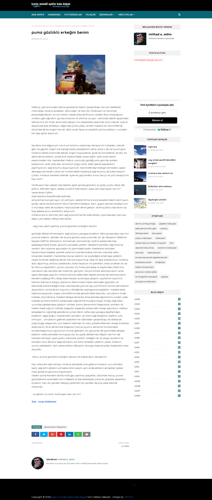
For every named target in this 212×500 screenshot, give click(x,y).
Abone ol (157, 120)
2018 (157, 337)
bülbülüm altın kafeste (160, 186)
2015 (157, 352)
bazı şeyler (157, 233)
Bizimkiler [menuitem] (106, 14)
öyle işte (152, 146)
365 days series (141, 233)
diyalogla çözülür (157, 199)
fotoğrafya (160, 262)
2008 (157, 386)
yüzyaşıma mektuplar (145, 281)
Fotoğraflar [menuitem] (73, 14)
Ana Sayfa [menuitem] (38, 14)
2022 (157, 318)
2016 (157, 347)
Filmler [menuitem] (91, 14)
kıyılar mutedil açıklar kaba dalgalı (69, 497)
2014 (157, 357)
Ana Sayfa (36, 26)
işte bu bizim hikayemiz (53, 26)
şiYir (172, 243)
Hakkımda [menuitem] (54, 14)
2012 (157, 366)
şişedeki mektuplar (167, 223)
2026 (157, 299)
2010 (157, 376)
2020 (157, 328)
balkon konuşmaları (144, 267)
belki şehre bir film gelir (145, 228)
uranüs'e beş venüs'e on (160, 173)
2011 (157, 371)
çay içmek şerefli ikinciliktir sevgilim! (162, 161)
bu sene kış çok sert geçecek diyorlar (151, 257)
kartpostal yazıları (143, 262)
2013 (157, 362)
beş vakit (139, 252)
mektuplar (160, 238)
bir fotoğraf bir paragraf (146, 277)
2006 (157, 395)
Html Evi (129, 497)
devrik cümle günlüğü (145, 223)
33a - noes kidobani (44, 401)
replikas (164, 277)
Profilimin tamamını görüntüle (161, 38)
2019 (157, 333)
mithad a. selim (66, 459)
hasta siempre (153, 252)
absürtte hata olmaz (144, 248)
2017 (157, 342)
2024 (157, 309)
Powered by (150, 129)
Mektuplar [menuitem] (125, 14)
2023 (157, 313)
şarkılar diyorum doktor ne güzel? (150, 243)
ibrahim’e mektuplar (167, 248)
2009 (157, 381)
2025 (157, 304)
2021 (157, 323)
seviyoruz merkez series (145, 272)
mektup (163, 228)
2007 (157, 391)
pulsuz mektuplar (143, 238)
